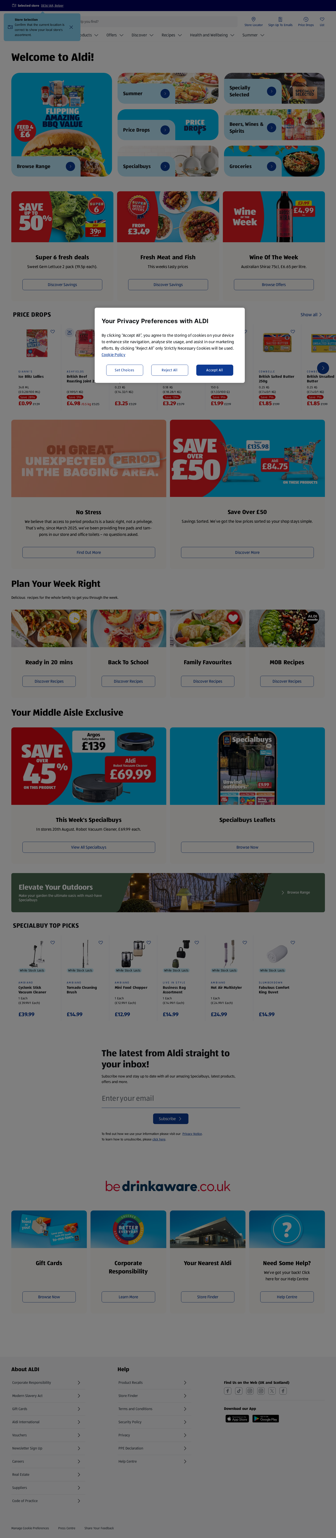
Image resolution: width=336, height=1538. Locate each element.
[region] (170, 345)
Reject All (170, 369)
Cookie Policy (114, 355)
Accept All (214, 369)
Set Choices (124, 369)
